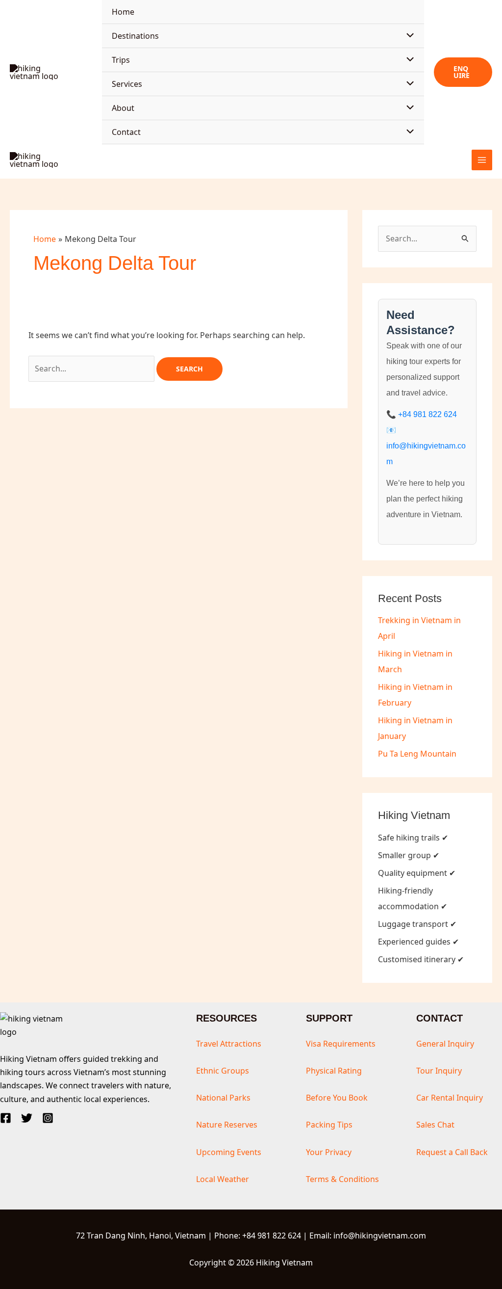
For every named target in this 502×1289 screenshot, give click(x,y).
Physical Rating (334, 1070)
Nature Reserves (226, 1124)
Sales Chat (435, 1124)
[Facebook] (5, 1118)
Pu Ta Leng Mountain (417, 753)
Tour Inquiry (439, 1070)
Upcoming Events (228, 1152)
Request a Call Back (452, 1152)
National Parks (223, 1097)
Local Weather (222, 1179)
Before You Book (337, 1097)
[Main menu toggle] (482, 160)
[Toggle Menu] (408, 36)
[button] (463, 72)
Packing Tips (329, 1124)
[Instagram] (47, 1118)
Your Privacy (328, 1152)
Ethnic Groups (222, 1070)
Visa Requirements (341, 1043)
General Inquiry (445, 1043)
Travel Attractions (228, 1043)
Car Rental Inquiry (449, 1097)
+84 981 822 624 (427, 414)
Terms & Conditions (342, 1179)
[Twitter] (26, 1118)
